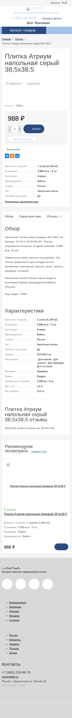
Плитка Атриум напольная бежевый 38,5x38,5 (35, 514)
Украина (14, 644)
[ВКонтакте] (7, 156)
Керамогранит (17, 602)
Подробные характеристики (21, 201)
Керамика (15, 606)
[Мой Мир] (17, 156)
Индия (13, 652)
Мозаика (14, 615)
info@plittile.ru (10, 676)
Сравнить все (39, 451)
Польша (14, 648)
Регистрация (42, 22)
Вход (30, 22)
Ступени (14, 620)
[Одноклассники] (12, 156)
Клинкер (14, 611)
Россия (13, 635)
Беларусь (15, 639)
